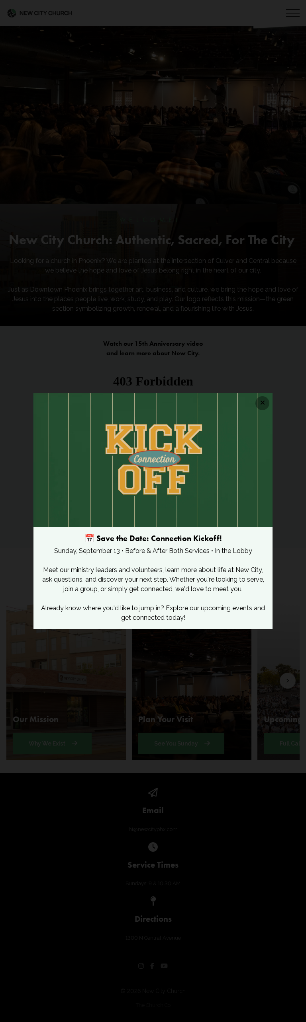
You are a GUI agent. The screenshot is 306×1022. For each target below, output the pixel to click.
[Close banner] (262, 403)
